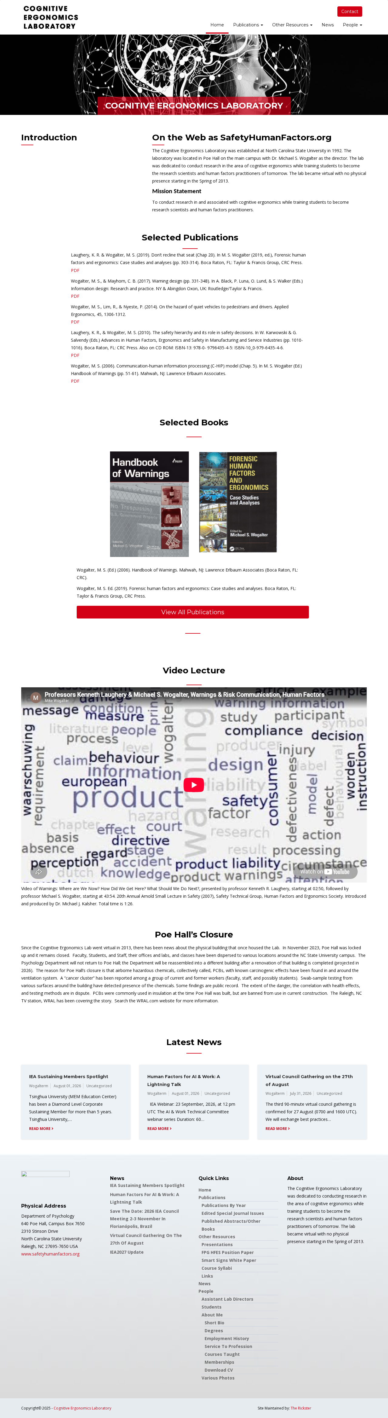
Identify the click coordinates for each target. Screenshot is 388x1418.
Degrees (214, 1330)
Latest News (194, 1042)
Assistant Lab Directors (227, 1299)
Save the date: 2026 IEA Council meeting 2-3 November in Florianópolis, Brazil (144, 1218)
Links (207, 1276)
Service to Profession (228, 1346)
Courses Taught (222, 1354)
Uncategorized (99, 1085)
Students (212, 1307)
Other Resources (290, 25)
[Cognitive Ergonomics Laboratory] (51, 17)
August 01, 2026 (67, 1085)
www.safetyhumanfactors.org (50, 1254)
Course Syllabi (217, 1268)
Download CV (219, 1370)
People (351, 25)
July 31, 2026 (300, 1093)
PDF (75, 270)
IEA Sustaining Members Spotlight (68, 1076)
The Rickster (301, 1408)
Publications (246, 25)
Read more (40, 1128)
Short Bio (214, 1323)
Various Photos (218, 1378)
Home (217, 25)
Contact (349, 11)
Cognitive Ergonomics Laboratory (82, 1408)
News (328, 25)
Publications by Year (224, 1205)
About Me (212, 1315)
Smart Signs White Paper (229, 1260)
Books (208, 1229)
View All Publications (192, 612)
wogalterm (38, 1085)
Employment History (227, 1338)
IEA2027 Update (127, 1252)
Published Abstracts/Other (231, 1221)
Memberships (219, 1362)
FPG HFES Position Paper (228, 1252)
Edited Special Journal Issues (233, 1213)
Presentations (217, 1244)
